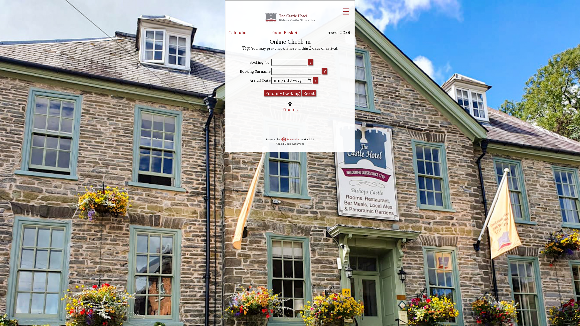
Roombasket (293, 139)
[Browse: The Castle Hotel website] (290, 27)
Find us (290, 109)
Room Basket (284, 32)
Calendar (237, 32)
